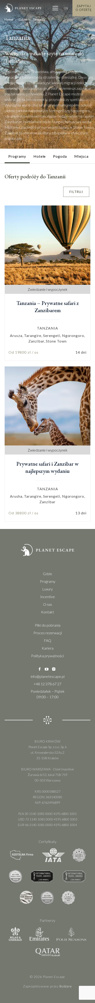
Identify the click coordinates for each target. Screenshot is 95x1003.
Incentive (47, 596)
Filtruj (76, 192)
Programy (47, 581)
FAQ (47, 640)
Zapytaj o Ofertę (84, 8)
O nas (47, 604)
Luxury (47, 589)
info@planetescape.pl (48, 676)
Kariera (47, 648)
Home (9, 19)
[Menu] (55, 8)
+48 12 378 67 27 (47, 684)
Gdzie (23, 19)
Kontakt (47, 612)
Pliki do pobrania (47, 625)
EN (66, 8)
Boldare (65, 986)
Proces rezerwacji (47, 633)
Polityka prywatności (47, 656)
